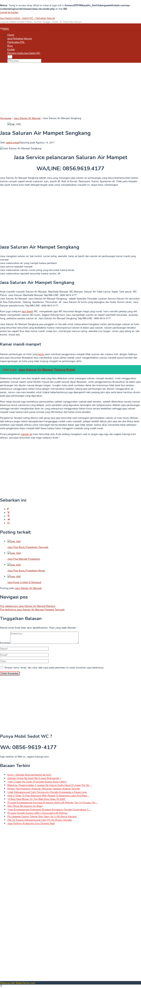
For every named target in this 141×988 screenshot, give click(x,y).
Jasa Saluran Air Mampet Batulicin (27, 606)
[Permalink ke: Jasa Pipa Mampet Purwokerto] (14, 553)
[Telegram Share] (8, 519)
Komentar (5, 642)
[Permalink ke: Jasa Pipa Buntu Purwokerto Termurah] (14, 541)
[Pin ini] (8, 516)
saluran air (26, 434)
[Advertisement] (70, 90)
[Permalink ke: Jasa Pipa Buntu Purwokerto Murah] (14, 564)
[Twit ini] (8, 512)
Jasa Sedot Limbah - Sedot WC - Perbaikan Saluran (27, 18)
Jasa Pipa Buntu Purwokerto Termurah (27, 547)
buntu (41, 354)
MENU (5, 29)
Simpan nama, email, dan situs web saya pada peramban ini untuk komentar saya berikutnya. (54, 667)
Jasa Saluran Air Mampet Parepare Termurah (32, 609)
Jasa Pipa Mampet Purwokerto (23, 558)
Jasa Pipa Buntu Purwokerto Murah (26, 570)
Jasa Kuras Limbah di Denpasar (24, 582)
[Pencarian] (10, 57)
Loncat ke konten (9, 12)
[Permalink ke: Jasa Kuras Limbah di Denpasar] (14, 576)
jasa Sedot (27, 311)
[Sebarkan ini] (7, 509)
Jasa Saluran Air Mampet (28, 588)
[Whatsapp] (8, 523)
